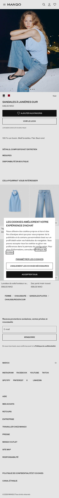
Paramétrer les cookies (29, 259)
